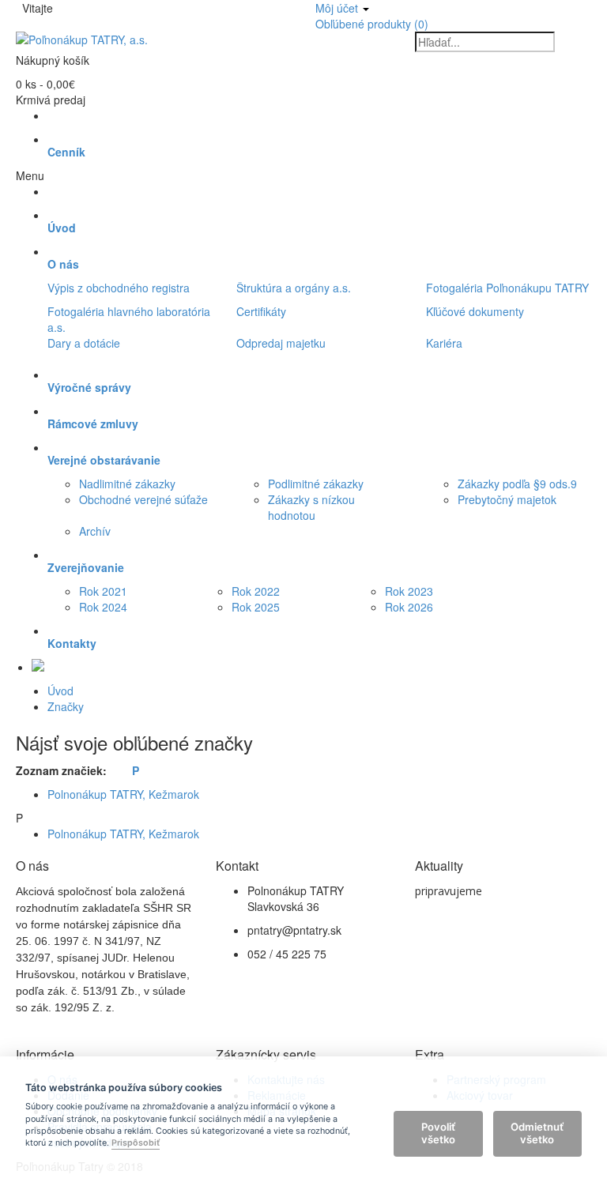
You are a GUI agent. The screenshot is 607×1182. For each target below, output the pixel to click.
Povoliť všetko (438, 1133)
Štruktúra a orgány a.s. (293, 288)
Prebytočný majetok (507, 499)
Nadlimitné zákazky (127, 483)
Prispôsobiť (135, 1143)
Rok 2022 (256, 591)
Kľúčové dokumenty (475, 311)
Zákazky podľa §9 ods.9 (517, 483)
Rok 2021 (103, 591)
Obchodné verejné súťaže (143, 499)
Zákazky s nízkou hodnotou (311, 507)
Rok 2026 (409, 607)
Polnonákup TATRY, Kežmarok (123, 794)
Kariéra (444, 343)
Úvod (60, 690)
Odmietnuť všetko (537, 1133)
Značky (65, 706)
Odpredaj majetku (281, 343)
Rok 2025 (256, 607)
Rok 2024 (103, 607)
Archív (95, 531)
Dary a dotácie (83, 343)
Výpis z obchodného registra (118, 288)
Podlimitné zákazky (316, 483)
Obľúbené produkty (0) (371, 24)
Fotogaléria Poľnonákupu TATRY (507, 288)
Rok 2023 (409, 591)
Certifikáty (261, 311)
